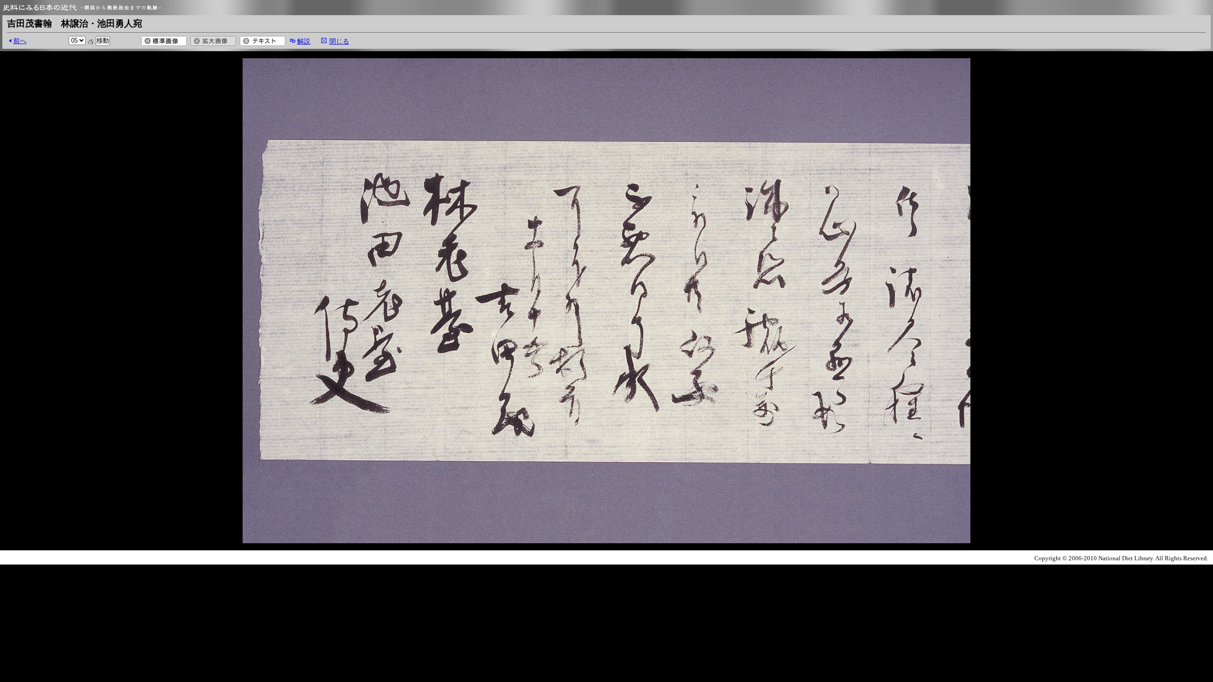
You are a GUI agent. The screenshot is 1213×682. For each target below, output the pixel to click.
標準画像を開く (164, 41)
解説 (303, 41)
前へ (20, 41)
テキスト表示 (262, 41)
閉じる (339, 41)
